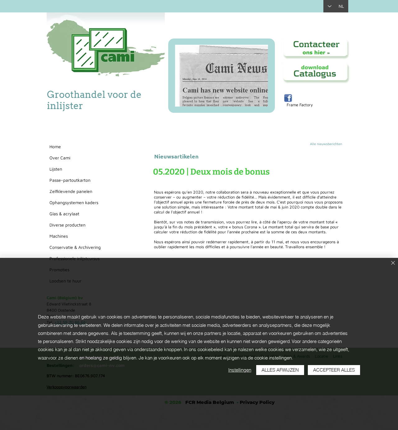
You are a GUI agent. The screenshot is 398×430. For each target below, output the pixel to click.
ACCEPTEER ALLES (334, 370)
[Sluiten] (393, 263)
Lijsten (55, 169)
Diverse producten (67, 224)
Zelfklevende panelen (70, 191)
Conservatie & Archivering (75, 247)
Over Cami (59, 157)
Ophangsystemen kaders (73, 202)
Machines (58, 236)
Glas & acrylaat (64, 213)
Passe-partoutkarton (69, 180)
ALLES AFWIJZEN (280, 370)
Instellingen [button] (239, 370)
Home (55, 146)
